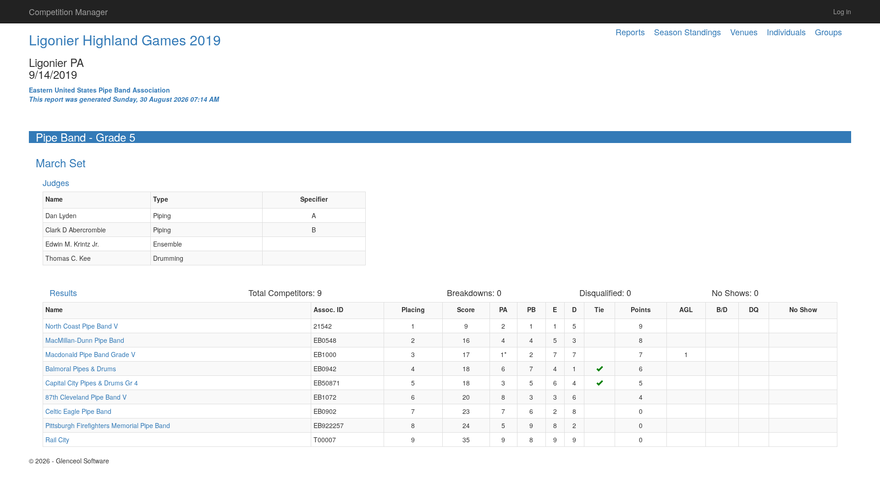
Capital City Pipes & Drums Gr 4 (91, 382)
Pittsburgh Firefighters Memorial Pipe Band (107, 425)
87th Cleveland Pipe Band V (85, 397)
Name (54, 199)
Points (641, 309)
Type (160, 199)
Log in (842, 11)
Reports (630, 32)
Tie (599, 309)
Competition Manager (68, 11)
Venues (744, 32)
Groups (828, 32)
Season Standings (687, 32)
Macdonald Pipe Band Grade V (90, 354)
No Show (803, 309)
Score (466, 309)
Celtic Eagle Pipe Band (78, 411)
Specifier (314, 199)
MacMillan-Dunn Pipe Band (84, 340)
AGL (686, 309)
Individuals (786, 32)
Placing (413, 309)
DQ (754, 309)
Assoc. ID (328, 309)
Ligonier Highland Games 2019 (125, 40)
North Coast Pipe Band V (81, 325)
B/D (721, 309)
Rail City (57, 439)
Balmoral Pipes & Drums (80, 368)
